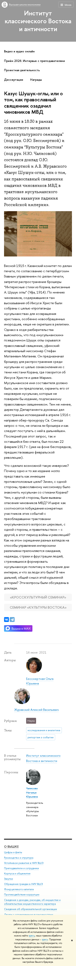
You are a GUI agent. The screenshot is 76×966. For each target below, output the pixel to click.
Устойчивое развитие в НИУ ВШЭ (24, 863)
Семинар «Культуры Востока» (38, 607)
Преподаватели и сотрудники (21, 868)
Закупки (8, 878)
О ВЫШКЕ (11, 846)
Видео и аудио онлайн (19, 51)
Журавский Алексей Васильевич (36, 710)
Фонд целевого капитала (19, 889)
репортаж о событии (41, 737)
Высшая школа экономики (25, 4)
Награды (36, 80)
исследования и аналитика (44, 730)
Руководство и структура (18, 857)
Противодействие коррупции (21, 894)
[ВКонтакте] (6, 619)
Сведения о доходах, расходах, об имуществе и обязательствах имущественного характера (32, 902)
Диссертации (13, 80)
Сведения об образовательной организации (30, 909)
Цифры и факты (13, 852)
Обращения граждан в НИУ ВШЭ (23, 884)
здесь (32, 935)
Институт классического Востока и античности (38, 20)
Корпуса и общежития (17, 873)
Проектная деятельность (22, 70)
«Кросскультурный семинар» (38, 597)
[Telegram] (12, 619)
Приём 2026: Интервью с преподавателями (34, 61)
